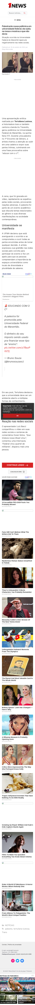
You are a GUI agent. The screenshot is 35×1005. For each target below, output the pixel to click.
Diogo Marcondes (7, 49)
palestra (8, 929)
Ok (17, 416)
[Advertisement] (17, 97)
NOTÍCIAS (9, 925)
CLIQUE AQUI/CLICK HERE (24, 954)
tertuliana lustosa (21, 929)
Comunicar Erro (16, 472)
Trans (4, 932)
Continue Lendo (15, 465)
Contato (4, 944)
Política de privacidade (14, 944)
